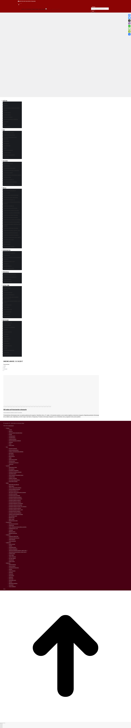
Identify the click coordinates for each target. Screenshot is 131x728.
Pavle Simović (11, 425)
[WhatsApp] (129, 26)
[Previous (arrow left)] (0, 725)
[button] (11, 98)
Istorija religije (6, 412)
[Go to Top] (65, 721)
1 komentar (20, 412)
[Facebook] (129, 15)
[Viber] (129, 23)
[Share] (129, 34)
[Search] (109, 8)
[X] (129, 20)
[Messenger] (129, 18)
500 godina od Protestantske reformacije (15, 409)
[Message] (129, 28)
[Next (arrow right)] (1, 725)
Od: (11, 412)
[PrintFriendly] (129, 31)
